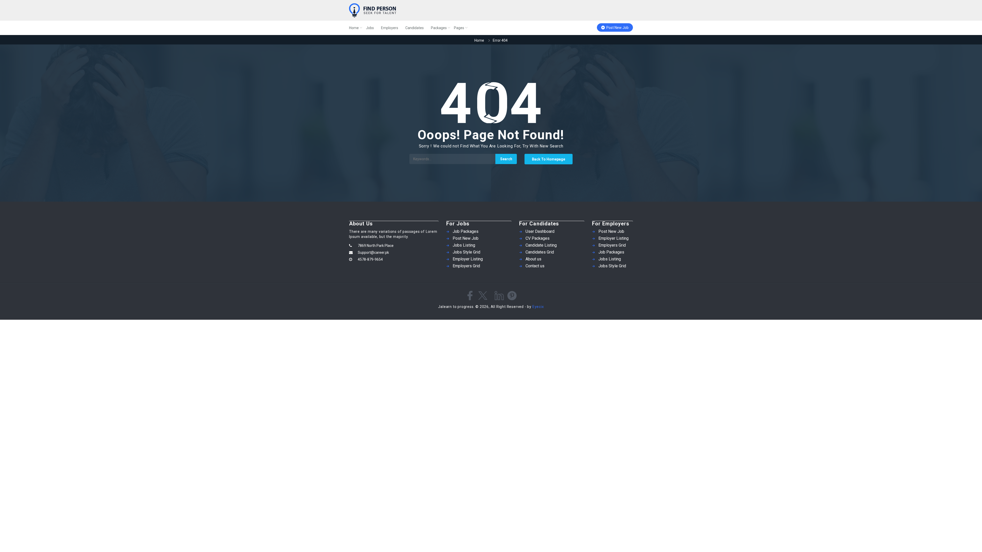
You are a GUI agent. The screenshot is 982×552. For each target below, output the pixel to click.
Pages (459, 28)
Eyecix (538, 307)
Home (354, 28)
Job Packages (465, 231)
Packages (439, 28)
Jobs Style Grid (466, 252)
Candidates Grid (540, 252)
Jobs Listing (464, 245)
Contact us (535, 265)
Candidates (414, 28)
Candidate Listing (541, 245)
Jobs (370, 28)
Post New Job (617, 28)
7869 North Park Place (376, 246)
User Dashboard (540, 231)
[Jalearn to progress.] (399, 10)
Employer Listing (468, 259)
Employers (389, 28)
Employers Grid (466, 265)
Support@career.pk (373, 252)
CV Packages (538, 238)
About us (533, 259)
